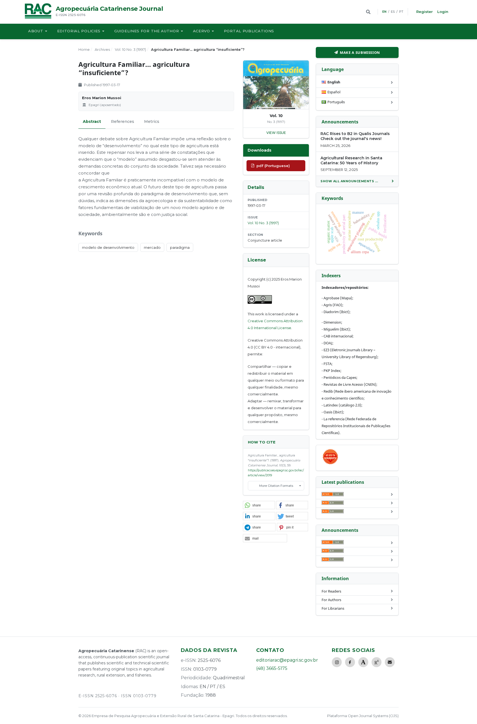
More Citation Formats (276, 486)
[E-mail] (390, 662)
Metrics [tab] (151, 121)
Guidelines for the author (146, 31)
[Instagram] (337, 662)
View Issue (276, 133)
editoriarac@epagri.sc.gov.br (287, 660)
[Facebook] (350, 662)
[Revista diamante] (330, 464)
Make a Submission (360, 52)
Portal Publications (249, 31)
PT (401, 12)
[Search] (368, 12)
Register (424, 11)
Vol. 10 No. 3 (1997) (130, 49)
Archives (102, 49)
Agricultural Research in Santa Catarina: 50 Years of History (351, 160)
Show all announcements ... (349, 181)
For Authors (331, 599)
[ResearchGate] (376, 662)
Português (336, 101)
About (35, 31)
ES (393, 12)
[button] (259, 505)
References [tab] (122, 121)
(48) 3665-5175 (271, 668)
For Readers (331, 591)
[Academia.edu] (363, 662)
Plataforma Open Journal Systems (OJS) (363, 716)
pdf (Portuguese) (273, 165)
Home (84, 49)
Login (442, 11)
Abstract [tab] (92, 121)
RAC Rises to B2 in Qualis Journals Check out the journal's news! (355, 136)
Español (333, 91)
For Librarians (333, 608)
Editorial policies (79, 31)
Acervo (201, 31)
